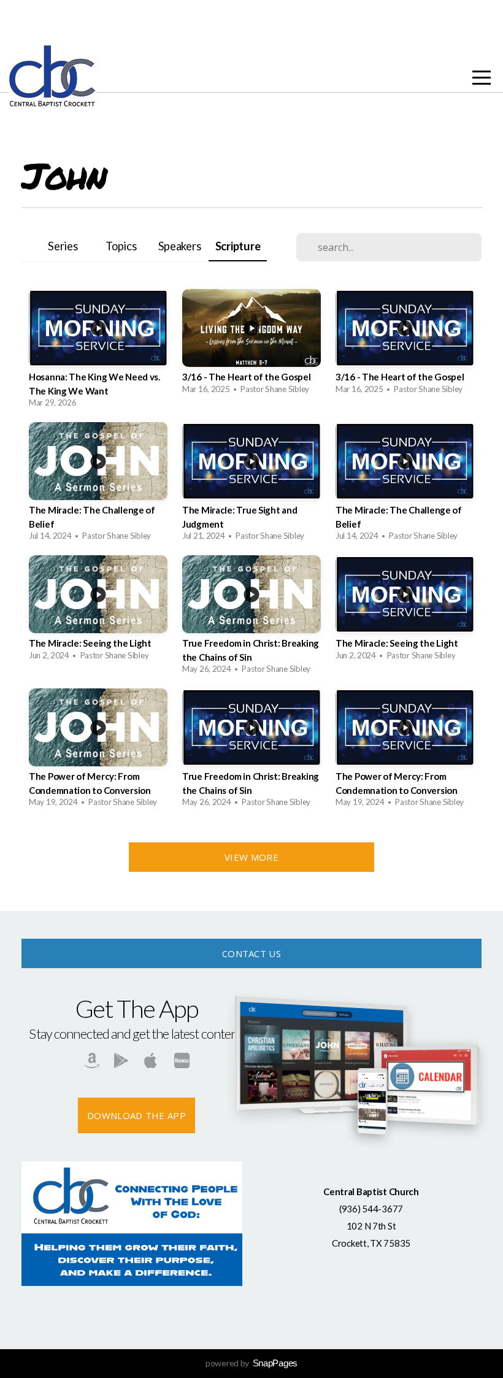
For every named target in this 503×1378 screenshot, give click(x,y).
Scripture (237, 246)
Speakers (179, 246)
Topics (121, 246)
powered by (251, 1363)
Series (62, 246)
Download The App (136, 1115)
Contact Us (251, 953)
